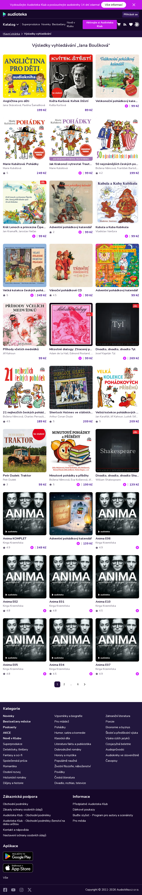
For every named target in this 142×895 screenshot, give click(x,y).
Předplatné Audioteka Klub (90, 804)
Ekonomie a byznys (118, 727)
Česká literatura (64, 778)
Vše (5, 878)
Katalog (9, 24)
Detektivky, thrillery (15, 750)
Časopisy (111, 761)
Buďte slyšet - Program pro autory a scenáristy (103, 815)
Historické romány (14, 778)
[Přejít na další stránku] (85, 684)
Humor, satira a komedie (69, 733)
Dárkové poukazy (84, 810)
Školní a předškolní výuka (122, 733)
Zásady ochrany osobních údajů (23, 810)
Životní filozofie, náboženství (72, 766)
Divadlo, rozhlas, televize (70, 783)
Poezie (110, 722)
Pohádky (60, 727)
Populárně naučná (65, 761)
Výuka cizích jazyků (118, 738)
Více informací (113, 5)
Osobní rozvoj (12, 772)
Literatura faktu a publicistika (72, 744)
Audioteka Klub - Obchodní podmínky (27, 815)
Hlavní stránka (11, 34)
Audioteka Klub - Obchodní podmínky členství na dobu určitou (34, 822)
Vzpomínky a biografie (68, 716)
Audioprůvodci (115, 750)
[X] (29, 890)
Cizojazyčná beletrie (118, 744)
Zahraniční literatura (118, 716)
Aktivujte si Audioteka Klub (99, 24)
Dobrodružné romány (67, 750)
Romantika (10, 766)
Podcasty (9, 727)
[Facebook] (5, 890)
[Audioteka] (15, 15)
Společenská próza (15, 761)
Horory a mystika (65, 755)
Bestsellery (58, 24)
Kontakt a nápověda (16, 830)
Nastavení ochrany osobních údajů (24, 835)
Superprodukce (31, 24)
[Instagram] (21, 890)
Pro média (79, 821)
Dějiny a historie (13, 783)
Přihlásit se (131, 14)
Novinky (46, 24)
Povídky (59, 772)
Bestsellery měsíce (17, 722)
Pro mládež (61, 722)
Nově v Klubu (71, 24)
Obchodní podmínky (15, 804)
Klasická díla (62, 738)
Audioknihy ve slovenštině (122, 755)
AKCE (7, 733)
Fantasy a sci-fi (12, 755)
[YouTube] (13, 890)
